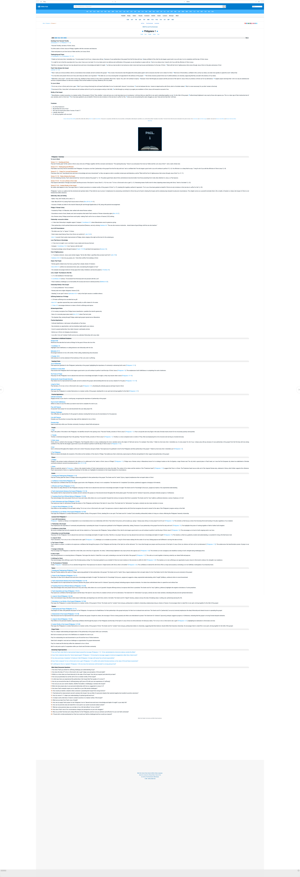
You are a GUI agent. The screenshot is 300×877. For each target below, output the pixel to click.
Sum (145, 34)
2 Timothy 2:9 (105, 270)
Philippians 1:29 (151, 560)
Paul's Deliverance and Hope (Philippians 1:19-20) (65, 501)
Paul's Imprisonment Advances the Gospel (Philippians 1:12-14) (69, 491)
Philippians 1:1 (130, 431)
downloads (195, 118)
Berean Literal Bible (220, 118)
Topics (154, 34)
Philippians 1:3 (178, 449)
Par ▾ (247, 38)
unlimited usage (203, 118)
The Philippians (56, 452)
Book (141, 34)
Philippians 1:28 (145, 550)
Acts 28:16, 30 (88, 201)
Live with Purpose (56, 417)
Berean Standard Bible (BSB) (69, 118)
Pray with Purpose (56, 407)
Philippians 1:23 (132, 564)
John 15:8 (113, 255)
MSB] (64, 38)
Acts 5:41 (54, 302)
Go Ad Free (3, 870)
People (149, 34)
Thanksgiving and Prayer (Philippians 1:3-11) (64, 608)
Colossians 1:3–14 (68, 56)
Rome (53, 466)
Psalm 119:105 (81, 249)
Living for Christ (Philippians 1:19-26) (62, 619)
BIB (62, 38)
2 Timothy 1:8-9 (55, 356)
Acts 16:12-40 (82, 463)
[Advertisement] (150, 748)
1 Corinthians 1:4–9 (56, 56)
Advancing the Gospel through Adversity (62, 379)
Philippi (54, 459)
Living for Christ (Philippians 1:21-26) (62, 506)
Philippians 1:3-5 (130, 365)
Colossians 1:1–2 (56, 42)
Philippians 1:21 (87, 386)
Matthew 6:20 (104, 281)
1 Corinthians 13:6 (62, 246)
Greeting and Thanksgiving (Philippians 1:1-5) (64, 475)
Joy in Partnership (56, 363)
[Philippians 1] (150, 150)
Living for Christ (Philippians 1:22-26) (62, 596)
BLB (59, 38)
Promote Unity (55, 422)
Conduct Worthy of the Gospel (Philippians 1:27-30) (66, 624)
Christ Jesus (55, 440)
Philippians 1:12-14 (131, 381)
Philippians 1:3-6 (116, 443)
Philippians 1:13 (159, 468)
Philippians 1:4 (169, 521)
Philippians (48, 23)
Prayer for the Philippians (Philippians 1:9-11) (64, 575)
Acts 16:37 (116, 213)
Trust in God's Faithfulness (58, 402)
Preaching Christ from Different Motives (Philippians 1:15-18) (69, 496)
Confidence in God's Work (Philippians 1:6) (63, 481)
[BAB (56, 38)
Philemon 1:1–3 (65, 42)
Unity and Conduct (56, 389)
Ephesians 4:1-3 (55, 351)
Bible (44, 23)
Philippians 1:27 (133, 391)
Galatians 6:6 (103, 225)
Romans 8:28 (54, 340)
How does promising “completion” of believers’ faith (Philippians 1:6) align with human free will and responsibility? (83, 658)
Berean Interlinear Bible (231, 118)
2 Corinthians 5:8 (56, 278)
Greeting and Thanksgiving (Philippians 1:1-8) (64, 570)
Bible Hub (91, 118)
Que (158, 34)
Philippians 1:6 (122, 370)
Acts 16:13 (76, 314)
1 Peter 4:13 (55, 305)
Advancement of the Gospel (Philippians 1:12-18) (65, 614)
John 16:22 (88, 234)
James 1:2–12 (55, 70)
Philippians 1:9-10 (127, 375)
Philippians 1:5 (177, 525)
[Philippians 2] (298, 393)
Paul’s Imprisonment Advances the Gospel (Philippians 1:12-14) (69, 580)
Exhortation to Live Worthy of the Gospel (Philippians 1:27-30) (69, 511)
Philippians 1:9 (168, 535)
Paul (53, 430)
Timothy (54, 435)
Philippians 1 (70, 468)
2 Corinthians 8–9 (86, 222)
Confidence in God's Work (58, 369)
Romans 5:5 (103, 249)
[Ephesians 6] (2, 393)
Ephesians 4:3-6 (72, 293)
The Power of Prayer (56, 374)
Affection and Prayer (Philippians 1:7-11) (63, 486)
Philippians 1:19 (211, 544)
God (53, 447)
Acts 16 (54, 237)
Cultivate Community (56, 397)
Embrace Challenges (56, 412)
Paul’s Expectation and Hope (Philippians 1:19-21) (65, 591)
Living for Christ (55, 384)
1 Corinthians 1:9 (55, 346)
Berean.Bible (97, 118)
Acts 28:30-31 (55, 267)
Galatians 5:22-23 (56, 258)
